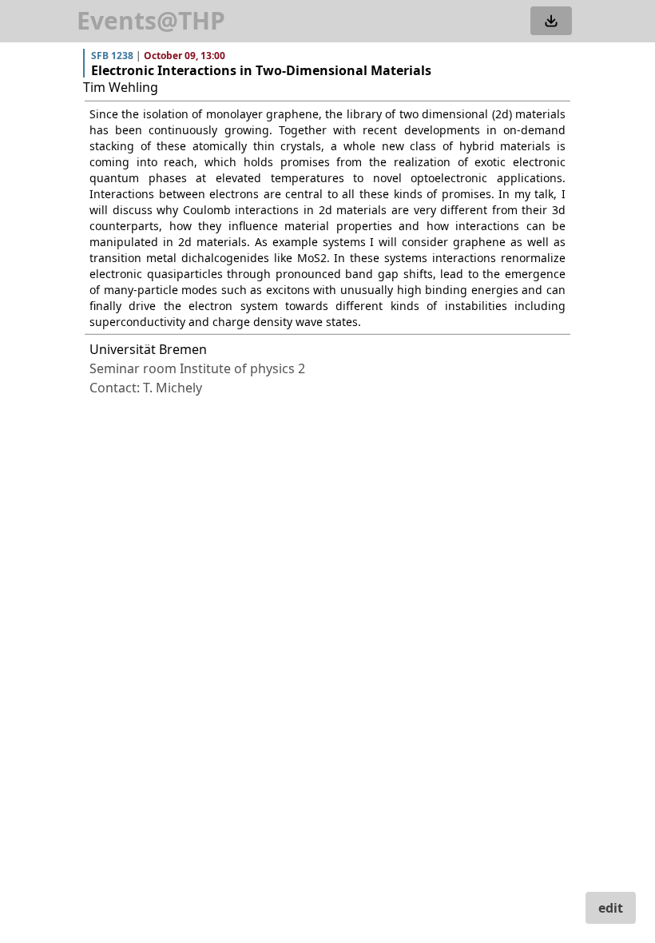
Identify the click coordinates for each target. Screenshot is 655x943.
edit (610, 908)
